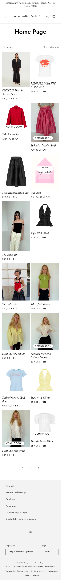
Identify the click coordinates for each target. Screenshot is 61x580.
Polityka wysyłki (38, 571)
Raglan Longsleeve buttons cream (41, 355)
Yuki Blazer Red (11, 134)
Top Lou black (10, 255)
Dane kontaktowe (32, 575)
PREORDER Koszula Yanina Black (13, 92)
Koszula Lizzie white (42, 441)
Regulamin (11, 506)
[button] (6, 16)
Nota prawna (53, 571)
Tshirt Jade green (40, 304)
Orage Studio (29, 563)
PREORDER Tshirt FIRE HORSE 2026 (43, 85)
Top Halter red (10, 304)
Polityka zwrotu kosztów (24, 566)
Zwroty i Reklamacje (16, 492)
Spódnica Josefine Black (15, 193)
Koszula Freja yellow (13, 354)
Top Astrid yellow (40, 397)
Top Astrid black (40, 233)
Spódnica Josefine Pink (43, 145)
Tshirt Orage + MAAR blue (13, 399)
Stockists (10, 499)
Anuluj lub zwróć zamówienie (21, 519)
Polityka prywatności (46, 566)
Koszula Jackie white (13, 451)
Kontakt (10, 485)
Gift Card (36, 193)
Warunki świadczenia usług (16, 571)
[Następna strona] (38, 468)
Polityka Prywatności (16, 512)
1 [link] (22, 467)
